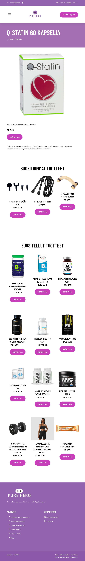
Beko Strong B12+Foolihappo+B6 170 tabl (17, 286)
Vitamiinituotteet (22, 125)
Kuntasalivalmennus (18, 525)
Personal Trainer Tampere (20, 517)
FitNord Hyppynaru (42, 201)
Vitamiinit (32, 125)
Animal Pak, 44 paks (67, 338)
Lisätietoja (14, 137)
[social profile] (22, 3)
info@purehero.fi (71, 3)
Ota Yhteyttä (64, 555)
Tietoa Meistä (16, 534)
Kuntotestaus (15, 530)
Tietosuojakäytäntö (62, 557)
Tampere (62, 3)
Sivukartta (73, 557)
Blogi (12, 538)
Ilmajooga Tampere (18, 521)
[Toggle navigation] (9, 14)
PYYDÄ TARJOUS (69, 15)
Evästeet (74, 555)
